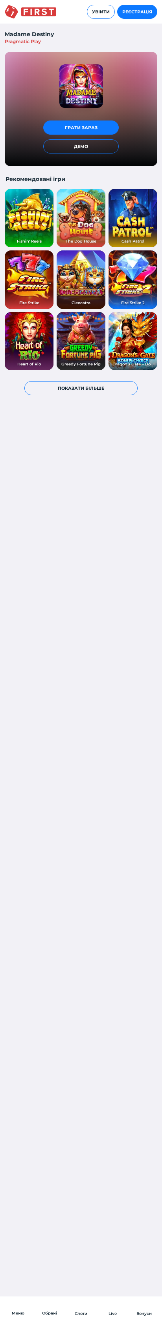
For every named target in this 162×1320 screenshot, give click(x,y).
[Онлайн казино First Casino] (30, 11)
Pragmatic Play (23, 41)
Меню (18, 1313)
